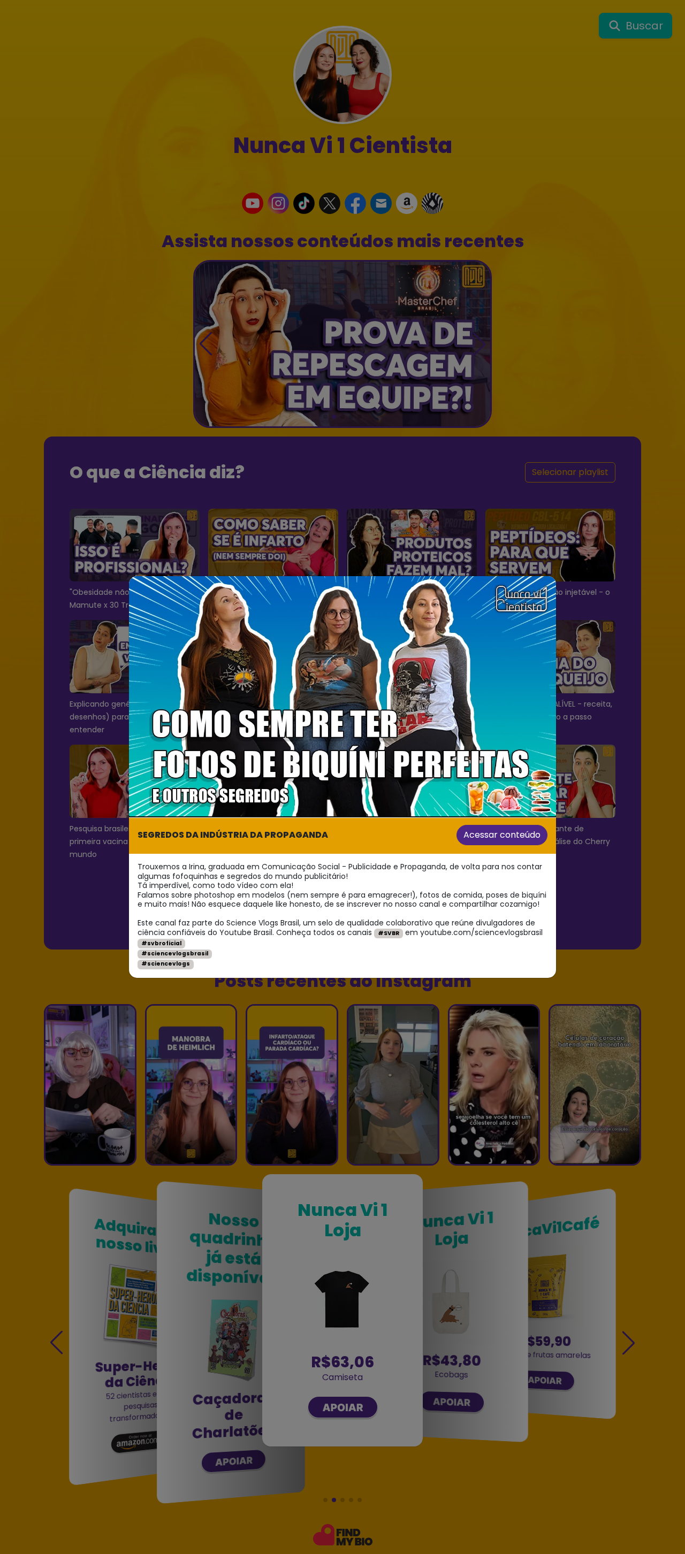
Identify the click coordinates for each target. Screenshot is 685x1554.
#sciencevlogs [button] (165, 964)
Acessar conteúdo (502, 835)
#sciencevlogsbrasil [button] (174, 954)
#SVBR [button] (388, 933)
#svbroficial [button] (161, 943)
